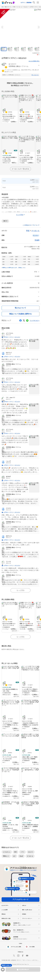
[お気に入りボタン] (16, 96)
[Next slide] (38, 27)
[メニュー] (37, 2)
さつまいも (19, 6)
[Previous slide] (2, 27)
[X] (14, 955)
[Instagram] (18, 955)
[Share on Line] (27, 320)
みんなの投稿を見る (34, 61)
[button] (20, 65)
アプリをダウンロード (20, 899)
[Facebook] (22, 955)
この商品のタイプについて (31, 225)
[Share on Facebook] (20, 320)
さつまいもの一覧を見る (20, 169)
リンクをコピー (34, 320)
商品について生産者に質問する (20, 314)
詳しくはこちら (35, 74)
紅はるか (26, 6)
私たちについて (20, 308)
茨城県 (37, 240)
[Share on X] (24, 320)
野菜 (14, 6)
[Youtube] (27, 955)
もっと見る (20, 590)
